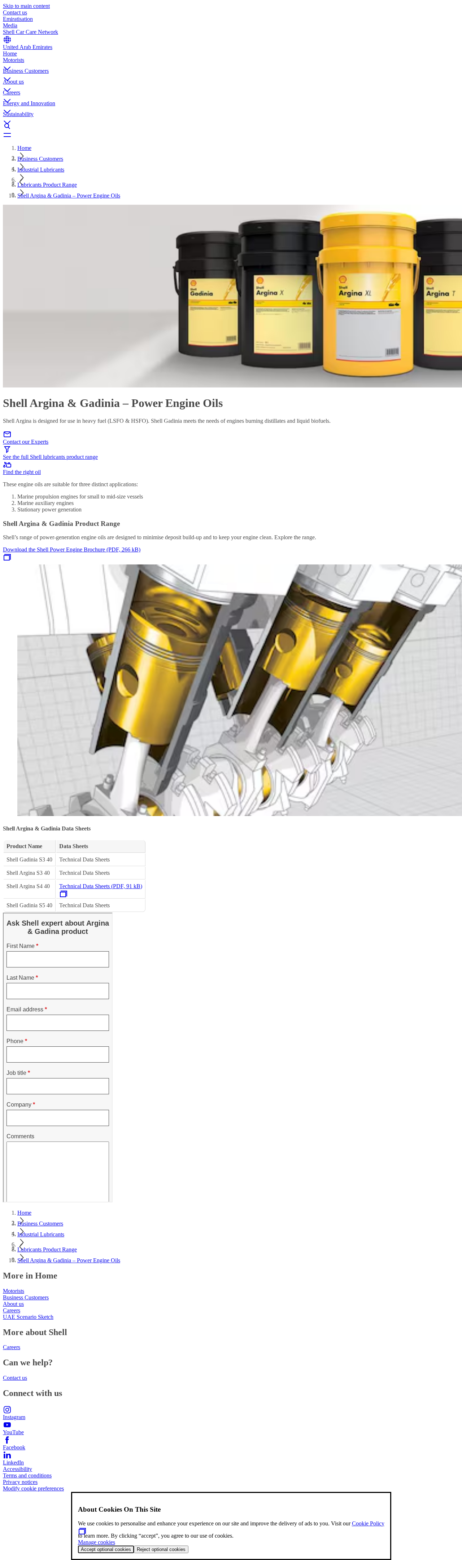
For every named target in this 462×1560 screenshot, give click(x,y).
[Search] (231, 126)
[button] (231, 62)
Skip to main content (26, 6)
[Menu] (231, 134)
